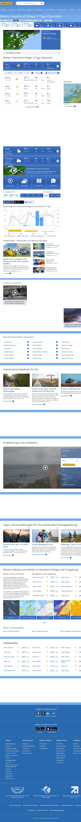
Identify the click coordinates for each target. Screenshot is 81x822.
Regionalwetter (60, 753)
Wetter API (8, 762)
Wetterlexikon (60, 760)
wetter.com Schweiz (11, 753)
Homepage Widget (11, 760)
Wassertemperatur (27, 753)
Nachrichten (59, 744)
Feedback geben (56, 39)
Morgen (9, 20)
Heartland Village (29, 13)
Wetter (8, 740)
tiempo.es (8, 769)
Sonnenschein (26, 751)
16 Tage (38, 20)
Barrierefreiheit (42, 810)
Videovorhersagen (10, 744)
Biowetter (76, 744)
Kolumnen (8, 746)
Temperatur (25, 748)
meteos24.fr (9, 771)
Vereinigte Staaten (15, 13)
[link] (4, 10)
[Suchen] (41, 3)
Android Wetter (43, 748)
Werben (8, 758)
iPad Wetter (42, 746)
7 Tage (31, 20)
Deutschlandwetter (61, 746)
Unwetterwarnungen (11, 748)
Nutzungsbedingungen (57, 810)
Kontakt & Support (67, 805)
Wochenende (23, 20)
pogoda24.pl (9, 776)
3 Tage (16, 20)
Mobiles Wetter (45, 740)
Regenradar (25, 744)
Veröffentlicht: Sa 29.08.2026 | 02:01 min (12, 271)
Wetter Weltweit (60, 758)
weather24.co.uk (10, 778)
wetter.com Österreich (12, 755)
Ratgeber (77, 740)
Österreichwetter (60, 751)
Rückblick (48, 20)
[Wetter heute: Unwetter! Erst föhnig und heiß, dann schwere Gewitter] (17, 250)
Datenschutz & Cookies (30, 805)
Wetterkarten (27, 740)
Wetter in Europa (60, 755)
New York (22, 13)
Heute (2, 20)
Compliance (32, 810)
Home (1, 13)
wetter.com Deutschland (12, 751)
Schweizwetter (60, 748)
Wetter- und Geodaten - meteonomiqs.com (12, 765)
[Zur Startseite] (6, 3)
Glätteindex (76, 746)
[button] (32, 66)
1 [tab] (44, 622)
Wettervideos (61, 740)
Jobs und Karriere (15, 805)
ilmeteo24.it (9, 773)
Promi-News (59, 762)
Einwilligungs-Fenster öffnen (49, 805)
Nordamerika (7, 13)
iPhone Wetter (43, 744)
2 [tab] (46, 622)
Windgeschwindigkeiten (28, 746)
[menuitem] (4, 9)
